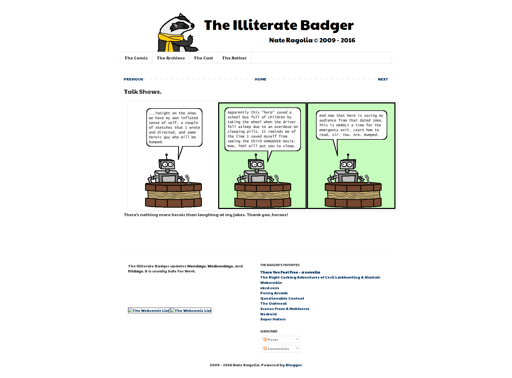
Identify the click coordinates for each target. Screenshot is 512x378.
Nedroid (268, 313)
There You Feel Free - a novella (290, 272)
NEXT (383, 79)
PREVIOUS (133, 79)
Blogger (293, 364)
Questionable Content (282, 298)
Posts (272, 339)
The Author (234, 58)
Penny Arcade (274, 292)
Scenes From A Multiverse (285, 308)
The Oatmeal (273, 303)
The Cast (203, 58)
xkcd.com (269, 287)
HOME (260, 79)
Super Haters (273, 318)
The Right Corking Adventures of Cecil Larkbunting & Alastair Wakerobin (320, 279)
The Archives (171, 58)
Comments (278, 348)
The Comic (136, 58)
